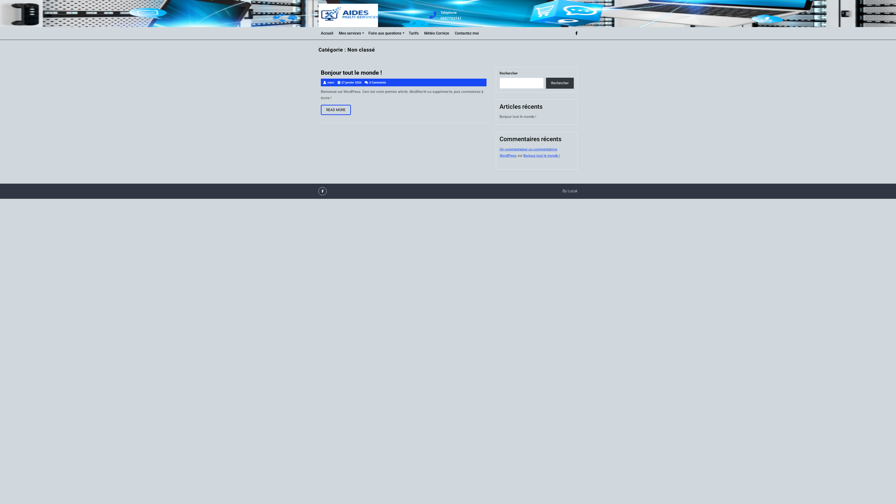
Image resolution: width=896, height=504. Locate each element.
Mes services (350, 33)
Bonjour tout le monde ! (518, 117)
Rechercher (509, 73)
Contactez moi (467, 33)
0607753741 (454, 18)
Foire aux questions (384, 33)
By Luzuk (570, 191)
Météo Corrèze (436, 33)
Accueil (327, 33)
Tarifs (414, 33)
